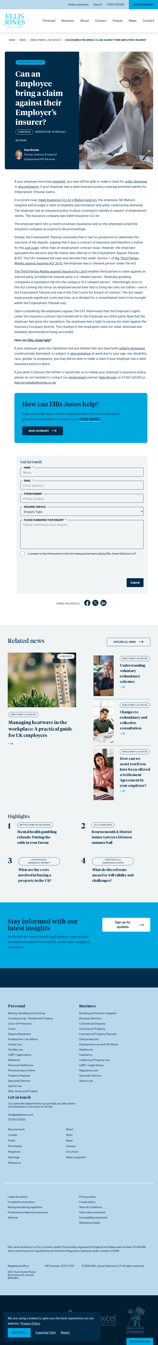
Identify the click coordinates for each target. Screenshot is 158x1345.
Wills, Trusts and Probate (23, 1091)
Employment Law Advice (46, 40)
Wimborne (14, 1162)
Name (28, 467)
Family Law (15, 1044)
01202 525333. (89, 419)
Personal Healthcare (20, 1065)
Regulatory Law (88, 1070)
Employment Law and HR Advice (98, 1044)
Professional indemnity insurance (28, 1212)
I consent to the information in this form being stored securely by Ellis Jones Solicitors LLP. (82, 553)
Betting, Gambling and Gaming (35, 825)
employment (78, 377)
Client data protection (92, 1212)
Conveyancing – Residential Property (30, 1018)
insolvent (58, 181)
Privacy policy (87, 1196)
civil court (32, 248)
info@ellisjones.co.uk (20, 1114)
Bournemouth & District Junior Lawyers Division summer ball (112, 837)
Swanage (13, 1157)
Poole (11, 1140)
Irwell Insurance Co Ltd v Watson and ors (68, 200)
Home (12, 40)
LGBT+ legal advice (19, 1054)
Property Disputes (19, 1075)
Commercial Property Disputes (98, 1033)
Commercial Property (92, 1028)
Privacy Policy (30, 1323)
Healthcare (86, 1049)
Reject (65, 1332)
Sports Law (15, 1085)
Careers (100, 21)
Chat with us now (139, 1341)
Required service (35, 507)
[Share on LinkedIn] (103, 603)
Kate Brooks (108, 377)
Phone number (33, 494)
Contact (148, 21)
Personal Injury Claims (21, 1070)
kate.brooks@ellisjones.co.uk (35, 382)
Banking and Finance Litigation (98, 1013)
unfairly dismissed (132, 348)
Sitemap (13, 1217)
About (84, 21)
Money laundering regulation (25, 1207)
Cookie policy (87, 1201)
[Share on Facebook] (87, 603)
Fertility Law (15, 1049)
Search (97, 4)
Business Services (90, 1018)
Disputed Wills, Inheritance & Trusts (113, 861)
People (118, 21)
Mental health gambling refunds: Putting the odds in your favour (37, 837)
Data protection (88, 1039)
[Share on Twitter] (95, 603)
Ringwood (14, 1151)
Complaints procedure (21, 1201)
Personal (49, 21)
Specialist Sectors (19, 1080)
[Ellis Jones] (14, 21)
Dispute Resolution (19, 1033)
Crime (11, 1028)
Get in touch (19, 1097)
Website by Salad (89, 1222)
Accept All (19, 1332)
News (132, 21)
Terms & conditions (90, 1207)
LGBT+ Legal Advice (91, 1065)
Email (28, 480)
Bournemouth (16, 1129)
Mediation (14, 1059)
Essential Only (46, 1332)
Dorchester (15, 1146)
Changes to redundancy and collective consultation (133, 720)
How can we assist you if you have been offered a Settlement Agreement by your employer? (135, 772)
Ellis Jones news (103, 825)
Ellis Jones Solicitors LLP (23, 1247)
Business (67, 21)
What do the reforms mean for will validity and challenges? (113, 875)
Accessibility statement (93, 1217)
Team (69, 1134)
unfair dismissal (136, 181)
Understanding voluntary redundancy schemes (132, 673)
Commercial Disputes (92, 1023)
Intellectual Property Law (94, 1059)
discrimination (28, 187)
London (12, 1134)
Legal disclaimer (18, 1196)
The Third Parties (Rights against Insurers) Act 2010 (50, 271)
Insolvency (85, 1054)
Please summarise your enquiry (45, 520)
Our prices (72, 1151)
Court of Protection (20, 1023)
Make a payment (78, 4)
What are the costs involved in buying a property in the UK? (34, 875)
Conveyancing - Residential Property (39, 861)
